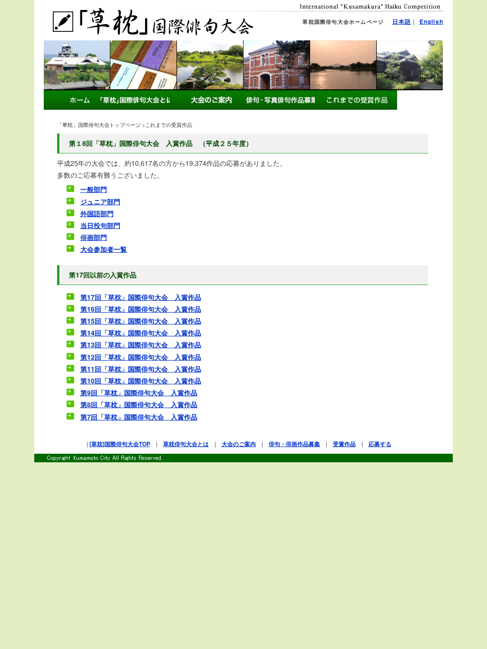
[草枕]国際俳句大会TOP (119, 443)
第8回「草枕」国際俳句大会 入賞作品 (138, 404)
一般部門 (93, 189)
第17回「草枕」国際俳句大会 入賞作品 (140, 297)
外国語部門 (97, 213)
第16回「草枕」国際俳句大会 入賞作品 (140, 309)
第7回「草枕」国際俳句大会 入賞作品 (138, 416)
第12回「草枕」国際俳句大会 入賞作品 (140, 357)
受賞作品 (344, 443)
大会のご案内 (239, 443)
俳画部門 (93, 237)
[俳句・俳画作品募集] (206, 100)
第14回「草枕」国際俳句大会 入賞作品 (140, 332)
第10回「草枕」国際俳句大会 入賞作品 (140, 380)
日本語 (401, 21)
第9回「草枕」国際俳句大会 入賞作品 (138, 392)
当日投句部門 (100, 225)
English (431, 21)
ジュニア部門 (100, 201)
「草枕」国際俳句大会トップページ (99, 124)
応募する (380, 443)
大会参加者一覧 (103, 249)
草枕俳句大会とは (186, 443)
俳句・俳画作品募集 (294, 443)
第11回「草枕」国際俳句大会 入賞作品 (140, 368)
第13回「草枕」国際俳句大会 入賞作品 (140, 344)
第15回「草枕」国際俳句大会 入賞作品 (140, 320)
